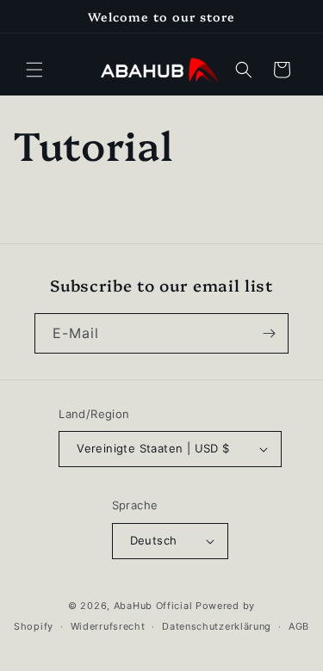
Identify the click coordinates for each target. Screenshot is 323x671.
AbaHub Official (153, 606)
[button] (34, 70)
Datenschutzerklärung (216, 626)
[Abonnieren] (269, 333)
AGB (299, 626)
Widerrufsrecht (108, 626)
